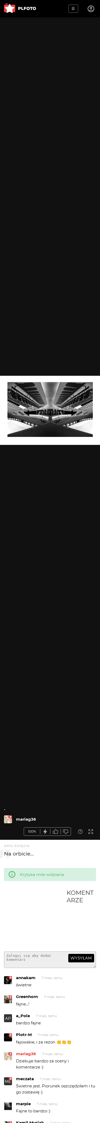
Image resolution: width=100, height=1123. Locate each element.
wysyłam (81, 958)
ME (8, 1081)
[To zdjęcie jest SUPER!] (45, 832)
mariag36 (26, 819)
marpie (23, 1103)
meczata (25, 1078)
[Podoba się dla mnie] (55, 832)
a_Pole (23, 1015)
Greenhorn (27, 996)
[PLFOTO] (20, 8)
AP (8, 1018)
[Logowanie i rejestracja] (91, 9)
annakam (25, 977)
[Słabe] (66, 832)
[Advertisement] (35, 918)
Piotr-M (24, 1034)
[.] (8, 819)
